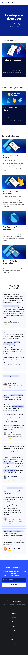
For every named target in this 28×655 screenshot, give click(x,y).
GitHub (14, 626)
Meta (14, 635)
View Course (14, 60)
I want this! (14, 584)
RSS (14, 630)
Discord (14, 622)
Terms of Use (14, 643)
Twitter (14, 617)
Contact (14, 613)
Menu (25, 3)
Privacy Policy (14, 639)
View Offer (14, 108)
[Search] (22, 3)
